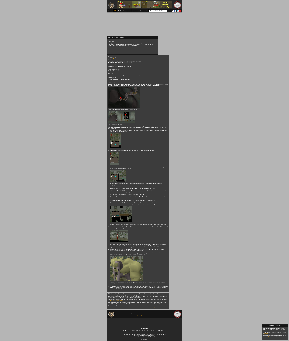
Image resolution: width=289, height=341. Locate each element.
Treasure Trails (143, 11)
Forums (110, 11)
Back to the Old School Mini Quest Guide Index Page (142, 307)
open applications (268, 336)
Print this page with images (121, 307)
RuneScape (133, 336)
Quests (133, 312)
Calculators (135, 11)
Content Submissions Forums (116, 300)
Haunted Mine (111, 58)
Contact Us (147, 315)
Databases (128, 11)
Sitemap (136, 315)
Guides (137, 312)
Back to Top (160, 307)
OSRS (115, 11)
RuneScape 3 (121, 11)
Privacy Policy (141, 315)
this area (266, 333)
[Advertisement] (144, 24)
